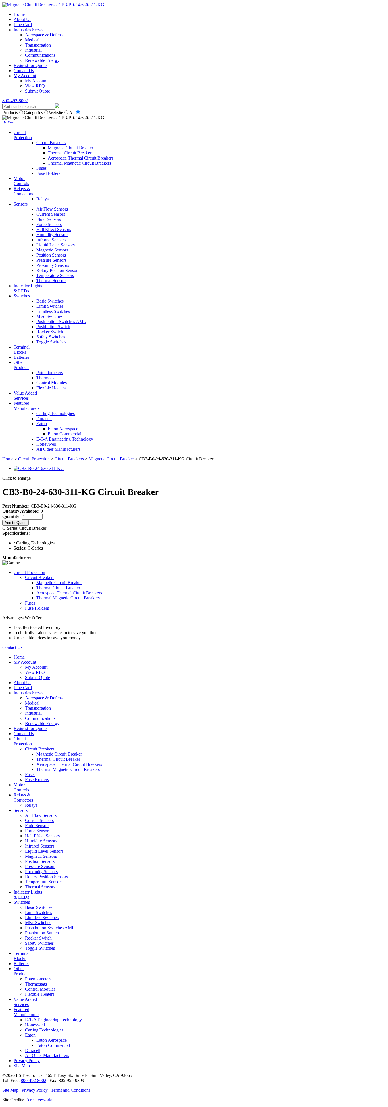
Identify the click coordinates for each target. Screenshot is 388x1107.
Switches (22, 295)
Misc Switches (49, 316)
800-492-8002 (15, 100)
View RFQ (35, 85)
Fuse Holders (48, 173)
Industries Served (29, 29)
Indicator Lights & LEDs (28, 288)
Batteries (21, 357)
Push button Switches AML (61, 321)
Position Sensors (51, 255)
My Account (25, 75)
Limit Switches (49, 306)
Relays (42, 198)
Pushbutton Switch (53, 326)
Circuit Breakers (51, 142)
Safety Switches (50, 336)
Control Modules (51, 382)
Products (10, 112)
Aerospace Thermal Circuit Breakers (80, 158)
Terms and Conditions (70, 1090)
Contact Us (24, 70)
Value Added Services (25, 396)
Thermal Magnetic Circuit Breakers (79, 163)
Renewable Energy (42, 60)
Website (56, 112)
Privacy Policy (27, 1060)
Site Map (22, 1065)
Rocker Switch (49, 331)
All (72, 112)
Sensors (21, 204)
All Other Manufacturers (58, 449)
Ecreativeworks (39, 1099)
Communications (40, 55)
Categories (33, 112)
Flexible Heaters (51, 387)
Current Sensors (50, 214)
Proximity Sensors (52, 265)
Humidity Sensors (52, 234)
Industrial (33, 50)
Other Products (21, 365)
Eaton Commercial (64, 433)
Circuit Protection (23, 135)
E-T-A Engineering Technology (64, 439)
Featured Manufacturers (26, 406)
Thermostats (47, 377)
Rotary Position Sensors (57, 270)
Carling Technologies (55, 413)
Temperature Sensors (55, 275)
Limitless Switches (53, 311)
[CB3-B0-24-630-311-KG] (39, 468)
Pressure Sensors (51, 260)
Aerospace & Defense (44, 34)
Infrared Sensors (51, 239)
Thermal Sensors (51, 280)
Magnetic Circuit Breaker (70, 147)
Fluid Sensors (48, 219)
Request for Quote (30, 65)
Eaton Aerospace (63, 428)
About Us (22, 19)
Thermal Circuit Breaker (69, 152)
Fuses (41, 168)
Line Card (23, 24)
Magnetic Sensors (52, 250)
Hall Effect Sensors (53, 229)
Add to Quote (15, 523)
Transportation (38, 45)
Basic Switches (50, 301)
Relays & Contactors (23, 191)
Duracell (44, 418)
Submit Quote (37, 91)
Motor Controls (21, 181)
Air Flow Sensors (52, 209)
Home (19, 14)
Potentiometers (49, 372)
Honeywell (46, 444)
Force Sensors (49, 224)
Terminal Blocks (22, 350)
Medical (32, 39)
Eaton (41, 423)
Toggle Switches (51, 341)
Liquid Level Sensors (55, 244)
